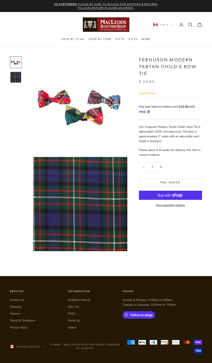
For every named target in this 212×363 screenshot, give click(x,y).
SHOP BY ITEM (100, 39)
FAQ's (72, 314)
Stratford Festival (79, 300)
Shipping (15, 307)
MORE (146, 39)
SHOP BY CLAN (72, 39)
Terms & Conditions (22, 320)
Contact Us (17, 300)
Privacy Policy (19, 327)
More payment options (170, 205)
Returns (15, 314)
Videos (72, 327)
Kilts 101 (73, 307)
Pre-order (170, 183)
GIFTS (120, 39)
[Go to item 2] (16, 77)
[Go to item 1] (16, 62)
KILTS (133, 39)
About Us (74, 320)
